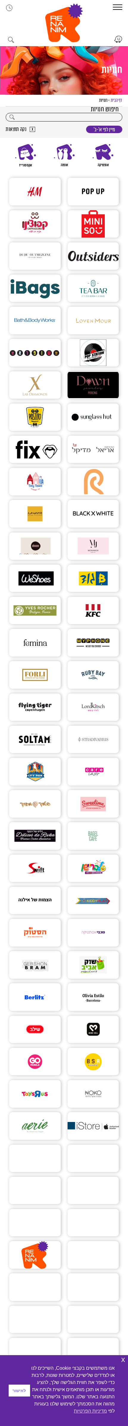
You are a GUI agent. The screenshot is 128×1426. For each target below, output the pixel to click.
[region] (64, 155)
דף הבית (116, 100)
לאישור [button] (19, 1390)
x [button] (123, 1359)
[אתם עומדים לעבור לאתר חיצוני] (117, 39)
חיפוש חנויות (105, 109)
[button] (64, 23)
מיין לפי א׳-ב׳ (104, 130)
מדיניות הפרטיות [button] (90, 1410)
